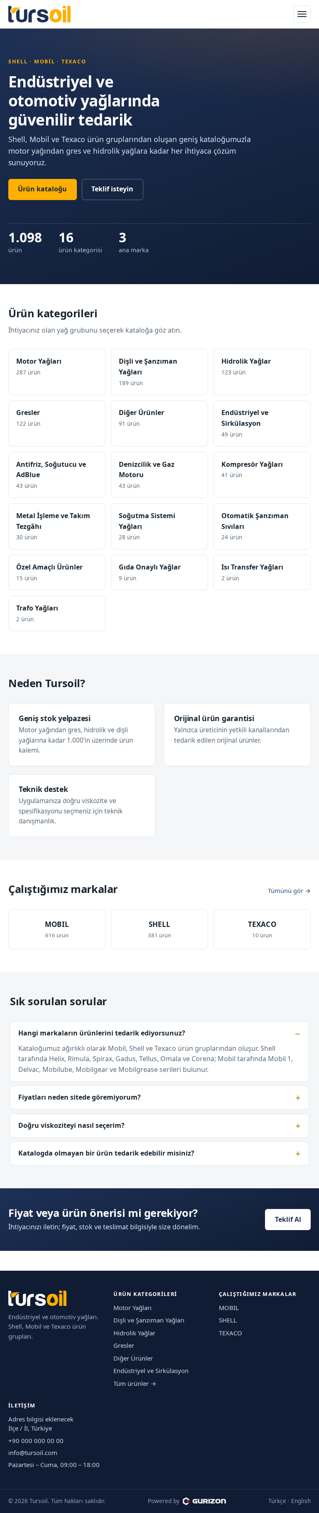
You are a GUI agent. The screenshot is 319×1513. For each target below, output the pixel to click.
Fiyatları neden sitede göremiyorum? (79, 1097)
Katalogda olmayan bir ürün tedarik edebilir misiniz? (106, 1153)
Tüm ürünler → (134, 1383)
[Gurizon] (204, 1501)
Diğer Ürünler (133, 1358)
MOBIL (229, 1307)
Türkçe (277, 1501)
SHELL (228, 1320)
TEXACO (230, 1333)
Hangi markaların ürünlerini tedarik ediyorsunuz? (101, 1033)
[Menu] (302, 14)
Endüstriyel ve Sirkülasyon (151, 1370)
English (301, 1501)
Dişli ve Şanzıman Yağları (148, 1320)
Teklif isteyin (112, 188)
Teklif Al (288, 1219)
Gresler (123, 1345)
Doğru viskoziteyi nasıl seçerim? (71, 1125)
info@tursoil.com (32, 1452)
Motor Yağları (132, 1307)
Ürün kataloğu (42, 188)
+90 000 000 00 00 (36, 1440)
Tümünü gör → (289, 890)
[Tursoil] (39, 14)
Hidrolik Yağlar (134, 1333)
